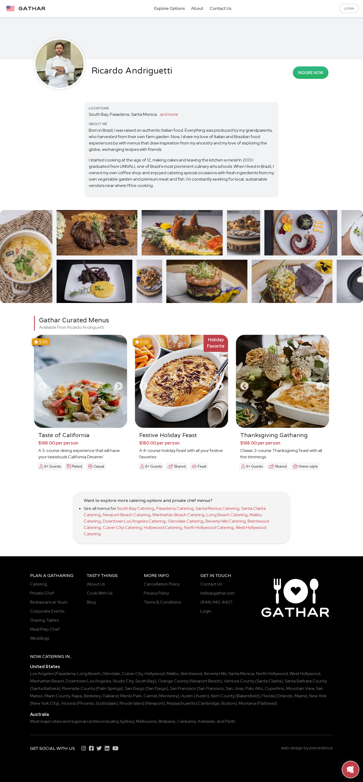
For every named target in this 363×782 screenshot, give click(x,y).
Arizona (68, 703)
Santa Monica (241, 673)
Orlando (285, 696)
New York (318, 696)
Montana (247, 703)
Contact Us (220, 8)
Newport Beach (205, 681)
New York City (45, 703)
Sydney (127, 721)
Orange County (173, 681)
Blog (91, 602)
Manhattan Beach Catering (178, 515)
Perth (230, 721)
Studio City (123, 681)
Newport (155, 703)
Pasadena (65, 673)
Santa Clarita (269, 681)
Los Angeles (42, 673)
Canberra (186, 721)
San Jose (235, 688)
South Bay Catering (135, 508)
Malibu (173, 673)
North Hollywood (272, 673)
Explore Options (169, 8)
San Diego (135, 688)
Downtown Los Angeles (88, 681)
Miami (300, 696)
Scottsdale (106, 703)
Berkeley (92, 696)
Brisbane (167, 721)
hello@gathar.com (217, 593)
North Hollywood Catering (209, 527)
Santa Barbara (45, 688)
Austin (187, 696)
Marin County (57, 696)
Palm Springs (109, 688)
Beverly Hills (215, 673)
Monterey (168, 696)
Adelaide (206, 721)
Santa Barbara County (306, 681)
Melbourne (146, 721)
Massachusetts (181, 703)
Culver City (132, 673)
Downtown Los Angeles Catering (134, 521)
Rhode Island (132, 703)
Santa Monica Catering (217, 508)
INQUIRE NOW (310, 72)
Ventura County (239, 681)
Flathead (267, 703)
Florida (268, 696)
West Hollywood (305, 673)
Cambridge (209, 703)
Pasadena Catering (174, 508)
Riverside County (78, 688)
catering (53, 656)
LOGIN (349, 8)
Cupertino (274, 688)
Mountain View (300, 688)
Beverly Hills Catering (225, 521)
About (197, 8)
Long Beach (88, 673)
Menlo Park (131, 696)
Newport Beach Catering (126, 515)
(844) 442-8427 (216, 602)
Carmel (150, 696)
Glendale (111, 673)
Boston (228, 703)
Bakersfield (247, 696)
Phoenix (86, 703)
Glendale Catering (185, 521)
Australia (39, 714)
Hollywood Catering (163, 527)
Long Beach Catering (226, 515)
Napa (77, 696)
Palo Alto (254, 688)
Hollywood (155, 673)
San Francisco (183, 688)
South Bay (145, 681)
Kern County (223, 696)
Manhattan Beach (47, 681)
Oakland (110, 696)
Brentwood (191, 673)
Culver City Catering (122, 527)
